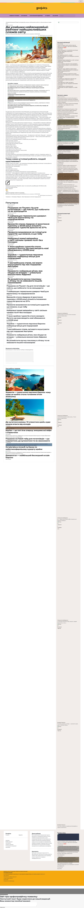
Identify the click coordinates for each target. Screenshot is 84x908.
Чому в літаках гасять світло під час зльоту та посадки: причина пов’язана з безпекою (67, 842)
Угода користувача (8, 878)
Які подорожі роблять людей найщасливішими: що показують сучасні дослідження (68, 864)
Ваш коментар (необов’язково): (15, 901)
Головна (8, 22)
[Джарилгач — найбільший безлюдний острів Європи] (29, 453)
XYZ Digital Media (8, 872)
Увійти (81, 1)
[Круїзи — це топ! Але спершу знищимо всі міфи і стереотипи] (29, 428)
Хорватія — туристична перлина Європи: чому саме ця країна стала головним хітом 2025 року (28, 394)
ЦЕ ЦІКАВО (55, 15)
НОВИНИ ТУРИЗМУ (14, 15)
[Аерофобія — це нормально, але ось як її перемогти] (29, 98)
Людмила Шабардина (62, 620)
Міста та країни (11, 251)
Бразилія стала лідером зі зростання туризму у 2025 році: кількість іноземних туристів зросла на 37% (28, 226)
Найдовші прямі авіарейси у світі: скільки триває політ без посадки (25, 240)
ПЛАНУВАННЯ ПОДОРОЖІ (36, 15)
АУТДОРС (47, 15)
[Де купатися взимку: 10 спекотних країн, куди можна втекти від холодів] (25, 420)
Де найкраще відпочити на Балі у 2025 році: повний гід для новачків (26, 87)
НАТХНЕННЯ (24, 15)
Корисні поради (11, 276)
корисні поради (10, 192)
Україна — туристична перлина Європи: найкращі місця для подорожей (25, 256)
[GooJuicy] (42, 8)
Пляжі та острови (19, 22)
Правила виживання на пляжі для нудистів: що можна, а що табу (27, 233)
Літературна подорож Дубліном (16, 94)
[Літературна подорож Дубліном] (29, 93)
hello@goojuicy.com (36, 858)
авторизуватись (29, 349)
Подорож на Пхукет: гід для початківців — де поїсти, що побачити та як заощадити (28, 209)
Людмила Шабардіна (62, 313)
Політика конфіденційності (10, 876)
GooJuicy (17, 33)
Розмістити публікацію (9, 880)
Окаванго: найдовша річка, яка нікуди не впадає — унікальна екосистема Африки (25, 273)
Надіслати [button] (2, 907)
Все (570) (59, 868)
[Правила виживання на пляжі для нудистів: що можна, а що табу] (68, 140)
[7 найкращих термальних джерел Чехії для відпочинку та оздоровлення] (68, 114)
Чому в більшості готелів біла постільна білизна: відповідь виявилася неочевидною (67, 853)
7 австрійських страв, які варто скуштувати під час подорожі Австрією (25, 264)
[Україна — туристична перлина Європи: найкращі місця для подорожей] (68, 168)
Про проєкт (6, 875)
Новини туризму (11, 243)
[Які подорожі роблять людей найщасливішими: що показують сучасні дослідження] (68, 861)
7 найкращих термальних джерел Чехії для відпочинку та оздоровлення (27, 217)
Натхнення (12, 22)
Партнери (6, 879)
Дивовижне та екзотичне (13, 235)
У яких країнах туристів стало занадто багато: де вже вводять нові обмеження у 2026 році (28, 248)
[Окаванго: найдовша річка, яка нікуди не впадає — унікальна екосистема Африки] (68, 188)
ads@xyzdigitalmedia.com (39, 874)
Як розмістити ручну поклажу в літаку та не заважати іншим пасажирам (25, 281)
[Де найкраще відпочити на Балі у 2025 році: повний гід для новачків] (29, 86)
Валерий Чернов (61, 722)
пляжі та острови (19, 192)
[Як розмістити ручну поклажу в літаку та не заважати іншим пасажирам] (68, 202)
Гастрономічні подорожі (12, 259)
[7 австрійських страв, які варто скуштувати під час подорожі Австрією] (68, 179)
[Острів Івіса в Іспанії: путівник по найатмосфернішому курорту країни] (29, 445)
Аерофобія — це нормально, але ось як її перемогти (21, 100)
